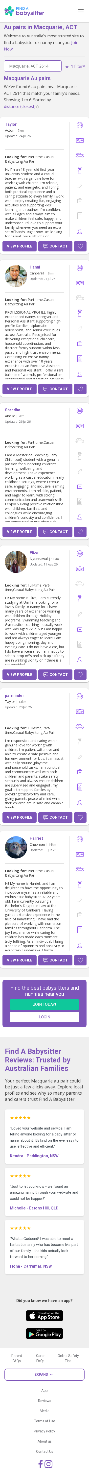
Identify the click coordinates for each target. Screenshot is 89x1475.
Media (44, 1411)
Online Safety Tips (68, 1358)
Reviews (44, 1401)
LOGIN (44, 1017)
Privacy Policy (44, 1431)
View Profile (19, 246)
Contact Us (44, 1451)
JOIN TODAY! (44, 1004)
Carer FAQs (40, 1358)
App (44, 1391)
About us (45, 1441)
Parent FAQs (16, 1358)
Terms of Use (44, 1421)
